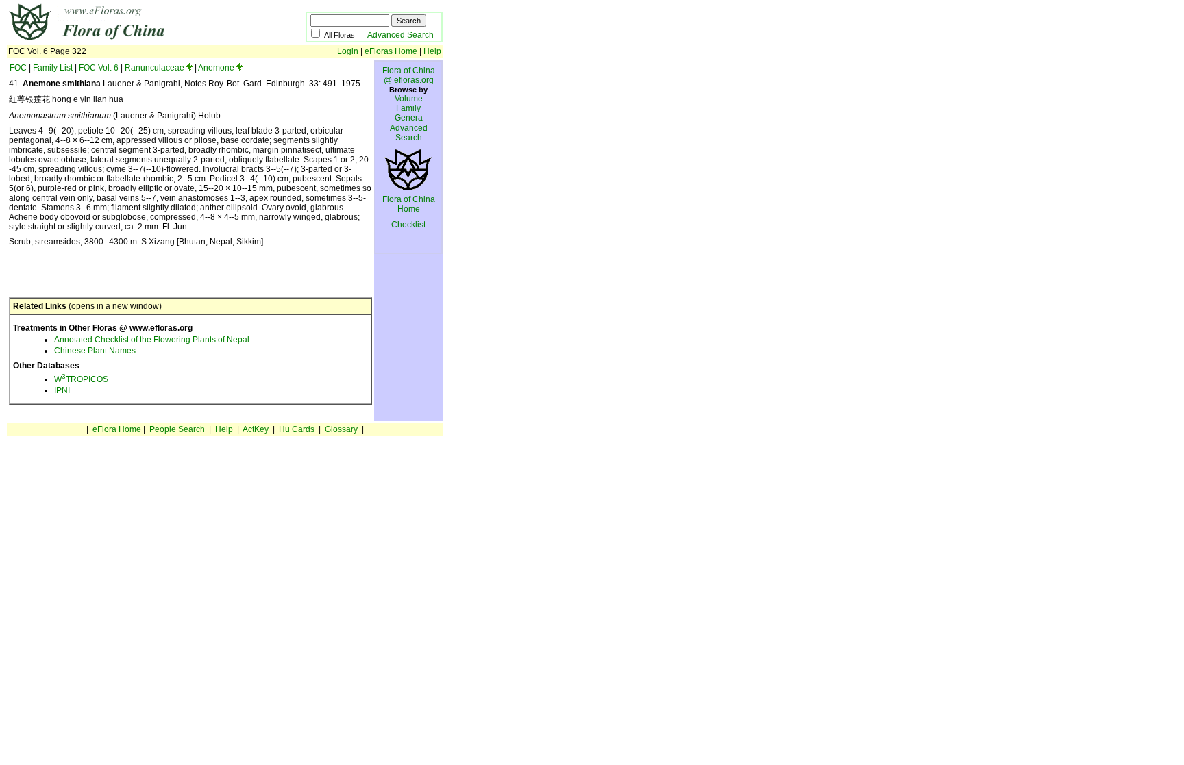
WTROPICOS (81, 379)
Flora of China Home (408, 204)
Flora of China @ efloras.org (408, 75)
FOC (18, 68)
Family (408, 108)
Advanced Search (400, 35)
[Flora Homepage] (135, 40)
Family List (53, 68)
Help (432, 51)
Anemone (216, 68)
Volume (409, 98)
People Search (177, 429)
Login (347, 51)
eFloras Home (391, 51)
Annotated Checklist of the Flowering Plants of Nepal (151, 339)
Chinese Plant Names (95, 350)
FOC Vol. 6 (99, 68)
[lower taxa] (189, 68)
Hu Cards (296, 429)
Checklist (408, 224)
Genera (409, 118)
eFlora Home (116, 429)
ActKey (256, 429)
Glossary (341, 429)
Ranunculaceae (154, 68)
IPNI (62, 390)
